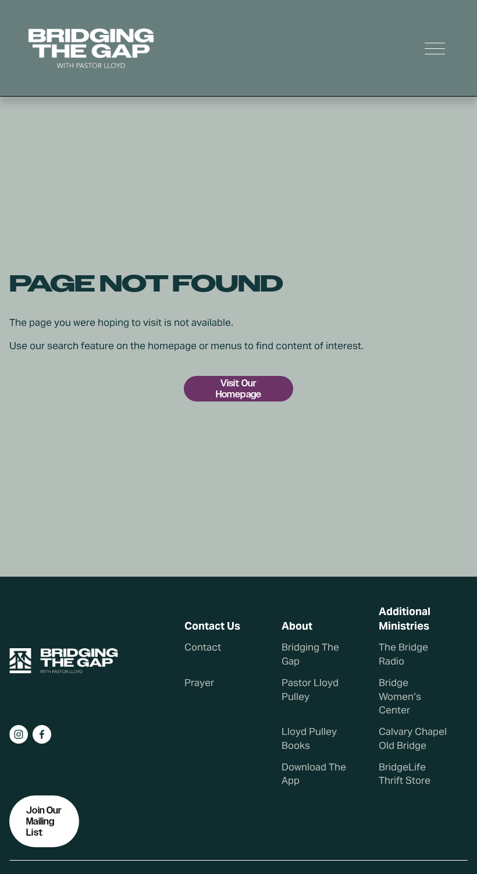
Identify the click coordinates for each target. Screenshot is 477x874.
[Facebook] (42, 734)
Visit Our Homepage (238, 389)
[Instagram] (18, 734)
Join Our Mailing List (44, 821)
